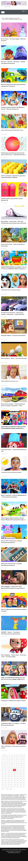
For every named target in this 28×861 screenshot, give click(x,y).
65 (14, 759)
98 (21, 765)
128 (14, 774)
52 (7, 757)
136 (14, 776)
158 (8, 782)
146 (20, 778)
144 (14, 778)
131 (23, 774)
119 (11, 772)
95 (14, 765)
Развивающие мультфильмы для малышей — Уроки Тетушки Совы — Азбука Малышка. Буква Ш (13, 154)
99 (23, 765)
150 (8, 780)
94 (11, 765)
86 (16, 763)
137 (17, 776)
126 (8, 774)
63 (9, 759)
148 (3, 780)
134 (8, 776)
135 (11, 776)
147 (23, 778)
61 (4, 759)
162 (20, 782)
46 (17, 755)
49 (24, 755)
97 (19, 765)
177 (17, 786)
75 (14, 761)
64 (11, 759)
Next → (11, 789)
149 (5, 780)
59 (23, 757)
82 (7, 763)
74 (11, 761)
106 (20, 767)
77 (19, 761)
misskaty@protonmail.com (14, 852)
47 (19, 755)
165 (5, 784)
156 (3, 782)
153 (17, 780)
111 (11, 770)
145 (17, 778)
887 (7, 789)
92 (7, 765)
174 (8, 786)
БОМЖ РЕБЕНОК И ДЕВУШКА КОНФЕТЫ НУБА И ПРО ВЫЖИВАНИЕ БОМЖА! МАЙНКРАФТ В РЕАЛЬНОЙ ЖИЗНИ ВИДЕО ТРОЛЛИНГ (13, 428)
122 (20, 772)
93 (9, 765)
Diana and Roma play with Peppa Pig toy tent (12, 130)
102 (8, 767)
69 (23, 759)
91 (4, 765)
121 (17, 772)
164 (3, 784)
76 (16, 761)
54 (11, 757)
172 (3, 786)
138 (20, 776)
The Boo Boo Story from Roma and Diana (11, 472)
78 (21, 761)
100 (3, 767)
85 (14, 763)
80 (2, 763)
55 (14, 757)
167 (11, 784)
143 (11, 778)
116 (3, 772)
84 (11, 763)
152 (14, 780)
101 (5, 767)
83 (9, 763)
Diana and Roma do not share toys (9, 381)
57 (19, 757)
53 (9, 757)
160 (14, 782)
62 (7, 759)
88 (21, 763)
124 (3, 774)
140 (3, 778)
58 (21, 757)
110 (8, 770)
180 (3, 789)
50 (2, 757)
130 (20, 774)
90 (2, 765)
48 (21, 755)
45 (14, 755)
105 (17, 767)
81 (4, 763)
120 (14, 772)
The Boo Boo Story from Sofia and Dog (10, 289)
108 (3, 770)
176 (14, 786)
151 (11, 780)
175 (11, 786)
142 (8, 778)
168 (14, 784)
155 (23, 780)
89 (23, 763)
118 (8, 772)
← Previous (4, 755)
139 (23, 776)
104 (14, 767)
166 (8, 784)
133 (5, 776)
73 (9, 761)
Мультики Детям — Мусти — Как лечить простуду (14, 358)
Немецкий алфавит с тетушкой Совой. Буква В (13, 335)
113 (17, 770)
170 (20, 784)
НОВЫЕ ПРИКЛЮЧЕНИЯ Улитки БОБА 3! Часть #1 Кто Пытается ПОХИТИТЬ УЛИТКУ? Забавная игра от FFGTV (14, 268)
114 (20, 770)
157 (5, 782)
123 (23, 772)
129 (17, 774)
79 (23, 761)
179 (23, 786)
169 (17, 784)
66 (16, 759)
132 (3, 776)
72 (7, 761)
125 (5, 774)
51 (4, 757)
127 (11, 774)
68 (21, 759)
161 (17, 782)
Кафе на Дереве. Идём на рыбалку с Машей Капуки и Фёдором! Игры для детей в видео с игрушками (13, 519)
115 (23, 770)
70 (2, 761)
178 (20, 786)
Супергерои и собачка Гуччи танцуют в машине (13, 700)
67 (19, 759)
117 (5, 772)
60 (2, 759)
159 (11, 782)
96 (16, 765)
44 (12, 755)
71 (4, 761)
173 (5, 786)
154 (20, 780)
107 (23, 767)
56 (16, 757)
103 (11, 767)
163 (23, 782)
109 (5, 770)
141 (5, 778)
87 (19, 763)
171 (23, 784)
